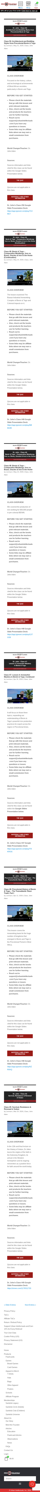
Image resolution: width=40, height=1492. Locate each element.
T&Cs (6, 1315)
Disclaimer (8, 1344)
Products (7, 1354)
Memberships (9, 1400)
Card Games (12, 1367)
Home (6, 1350)
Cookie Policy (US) (11, 1336)
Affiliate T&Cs (9, 1319)
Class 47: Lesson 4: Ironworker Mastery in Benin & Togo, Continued (19, 676)
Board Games (12, 1364)
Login (6, 1454)
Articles (9, 1429)
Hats (9, 1378)
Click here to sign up (29, 11)
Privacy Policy (9, 1311)
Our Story (9, 1421)
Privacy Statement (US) (13, 1340)
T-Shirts (10, 1374)
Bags (9, 1381)
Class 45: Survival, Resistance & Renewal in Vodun (17, 1108)
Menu (20, 8)
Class (27, 45)
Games (8, 1361)
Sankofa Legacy (12, 1403)
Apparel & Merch (12, 1371)
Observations (12, 1439)
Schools (9, 1393)
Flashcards (10, 1357)
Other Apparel (12, 1385)
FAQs (8, 1446)
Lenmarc (9, 45)
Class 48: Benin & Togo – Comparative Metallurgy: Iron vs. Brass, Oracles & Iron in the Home (18, 468)
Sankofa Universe (13, 1414)
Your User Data (10, 1333)
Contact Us (8, 1450)
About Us (7, 1418)
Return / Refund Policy (13, 1322)
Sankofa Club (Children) (15, 1411)
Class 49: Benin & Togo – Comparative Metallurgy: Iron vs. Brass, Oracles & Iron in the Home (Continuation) (18, 254)
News (9, 1443)
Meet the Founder (13, 1425)
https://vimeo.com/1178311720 (19, 1288)
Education (11, 1431)
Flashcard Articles (14, 1435)
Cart (36, 8)
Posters (10, 1389)
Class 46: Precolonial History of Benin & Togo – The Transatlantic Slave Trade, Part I (20, 891)
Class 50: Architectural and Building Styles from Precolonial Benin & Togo (20, 42)
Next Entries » (30, 1305)
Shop (28, 8)
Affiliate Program (12, 1396)
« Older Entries (10, 1305)
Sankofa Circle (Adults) (15, 1407)
